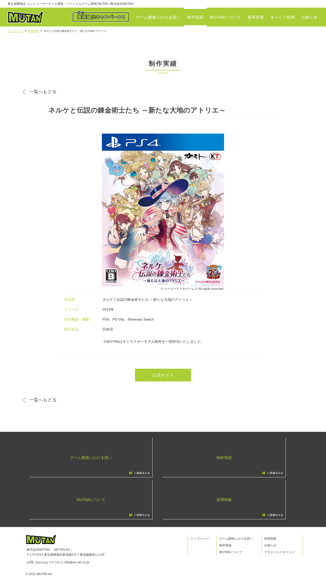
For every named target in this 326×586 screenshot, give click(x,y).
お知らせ (309, 17)
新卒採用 (256, 17)
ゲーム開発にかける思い (158, 17)
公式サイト (163, 375)
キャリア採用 (282, 17)
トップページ (15, 31)
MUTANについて (225, 17)
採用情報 (270, 538)
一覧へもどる (43, 91)
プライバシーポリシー (279, 552)
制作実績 (195, 17)
